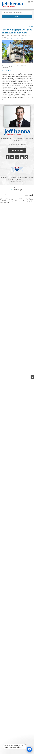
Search (17, 16)
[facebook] (8, 157)
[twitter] (12, 157)
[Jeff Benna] (12, 8)
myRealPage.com (17, 189)
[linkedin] (17, 157)
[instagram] (26, 157)
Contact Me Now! (17, 150)
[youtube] (22, 157)
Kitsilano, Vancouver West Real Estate (16, 39)
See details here (6, 70)
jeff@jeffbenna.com (17, 181)
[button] (29, 749)
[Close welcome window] (25, 744)
